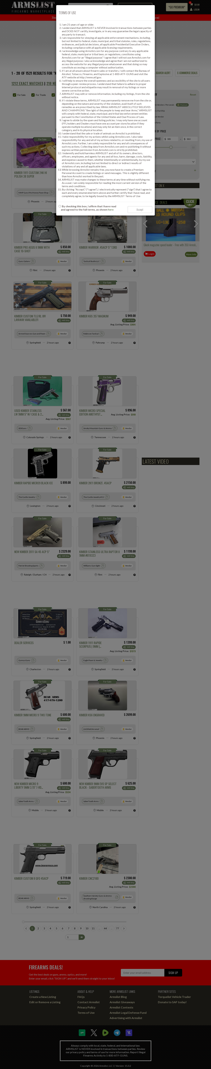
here (111, 209)
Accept (139, 210)
